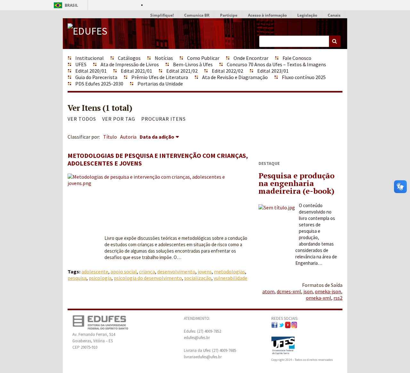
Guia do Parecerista (96, 77)
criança (147, 271)
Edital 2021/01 (136, 71)
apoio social (124, 271)
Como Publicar (203, 58)
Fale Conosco (297, 58)
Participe (228, 15)
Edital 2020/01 (91, 71)
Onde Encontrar (251, 58)
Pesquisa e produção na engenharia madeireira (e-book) (296, 183)
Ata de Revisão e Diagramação (235, 77)
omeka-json (328, 291)
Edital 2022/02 (227, 71)
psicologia (100, 278)
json (308, 291)
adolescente (94, 271)
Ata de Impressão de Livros (130, 64)
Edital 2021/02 (182, 71)
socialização (197, 278)
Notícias (164, 58)
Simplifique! (162, 15)
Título (110, 137)
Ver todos (82, 119)
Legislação (307, 15)
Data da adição (157, 137)
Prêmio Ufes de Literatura (159, 77)
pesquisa (77, 278)
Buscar (334, 41)
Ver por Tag (118, 119)
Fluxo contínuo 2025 (304, 77)
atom (268, 291)
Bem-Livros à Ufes (193, 64)
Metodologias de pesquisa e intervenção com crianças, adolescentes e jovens (158, 159)
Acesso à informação (267, 15)
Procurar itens (163, 119)
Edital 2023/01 (273, 71)
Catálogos (129, 58)
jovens (205, 271)
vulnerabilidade (230, 278)
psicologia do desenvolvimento (148, 278)
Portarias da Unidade (160, 83)
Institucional (89, 58)
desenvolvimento (176, 271)
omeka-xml (318, 298)
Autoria (128, 137)
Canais (334, 15)
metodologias (229, 271)
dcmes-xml (289, 291)
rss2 (337, 298)
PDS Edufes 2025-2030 (99, 83)
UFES (80, 64)
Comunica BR (196, 15)
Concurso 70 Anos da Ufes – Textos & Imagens (276, 64)
